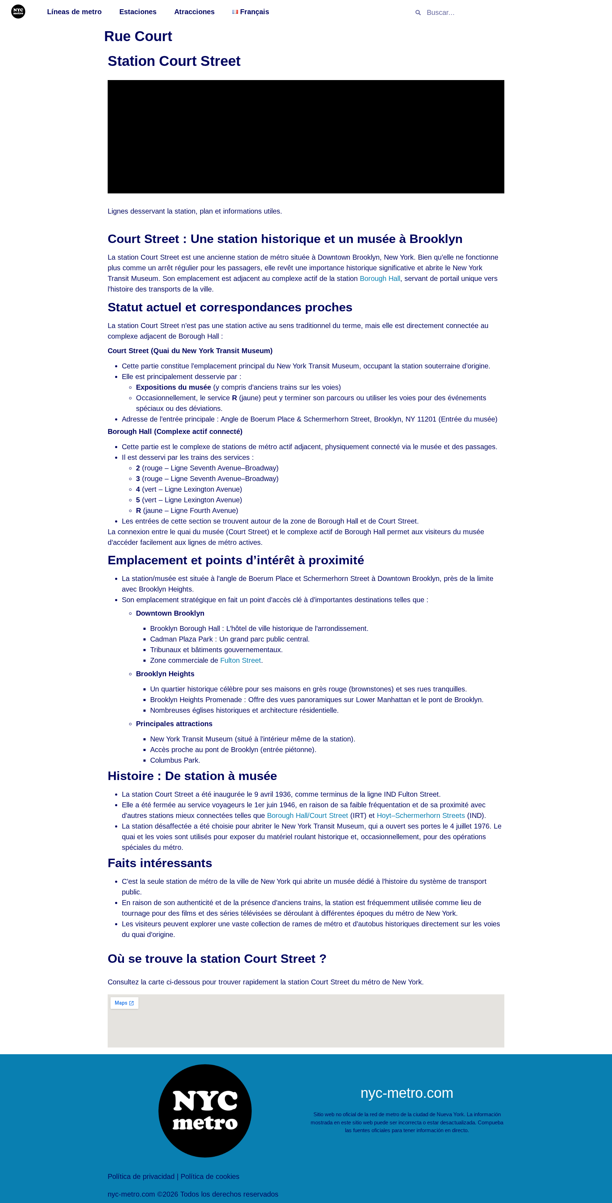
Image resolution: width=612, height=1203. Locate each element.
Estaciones (138, 12)
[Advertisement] (306, 136)
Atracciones (194, 12)
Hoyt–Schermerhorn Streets (421, 815)
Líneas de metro (74, 12)
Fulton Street (240, 660)
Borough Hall (380, 278)
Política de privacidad (141, 1176)
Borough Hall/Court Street (307, 815)
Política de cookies (210, 1176)
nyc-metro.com (407, 1093)
